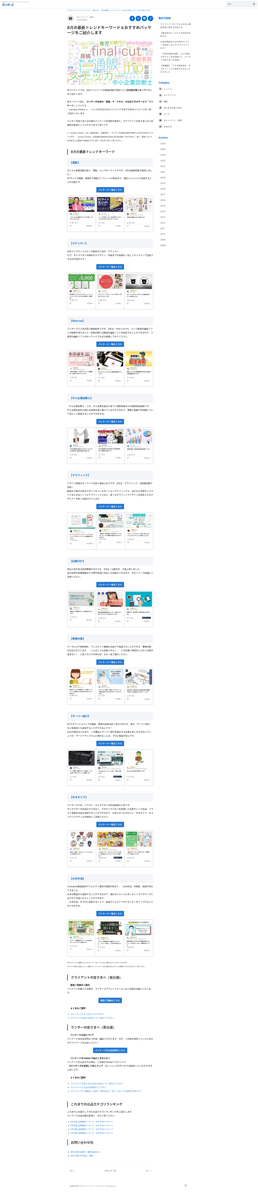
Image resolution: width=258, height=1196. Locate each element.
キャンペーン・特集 (85, 17)
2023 (163, 160)
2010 (162, 234)
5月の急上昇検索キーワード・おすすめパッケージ (91, 1125)
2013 (162, 217)
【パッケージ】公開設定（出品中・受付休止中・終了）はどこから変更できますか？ (106, 1091)
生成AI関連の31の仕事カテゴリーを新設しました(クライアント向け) (174, 45)
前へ (72, 1170)
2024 (163, 155)
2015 (162, 206)
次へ (148, 1170)
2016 (162, 200)
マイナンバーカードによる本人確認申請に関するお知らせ (175, 25)
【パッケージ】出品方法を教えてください (88, 1087)
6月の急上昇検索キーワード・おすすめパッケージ (91, 1129)
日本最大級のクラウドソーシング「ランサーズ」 (87, 1186)
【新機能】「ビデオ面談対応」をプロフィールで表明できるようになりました (175, 68)
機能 (166, 101)
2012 (162, 223)
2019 (162, 183)
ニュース (168, 89)
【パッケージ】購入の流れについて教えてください (92, 1018)
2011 (162, 228)
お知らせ (168, 126)
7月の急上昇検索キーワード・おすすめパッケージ (91, 1133)
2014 (162, 211)
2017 (162, 194)
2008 (163, 245)
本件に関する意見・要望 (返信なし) (85, 1152)
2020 (163, 177)
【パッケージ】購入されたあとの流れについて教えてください (96, 1083)
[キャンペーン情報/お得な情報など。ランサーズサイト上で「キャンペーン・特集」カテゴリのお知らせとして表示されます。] (70, 18)
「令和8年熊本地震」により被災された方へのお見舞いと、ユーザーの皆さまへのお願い (175, 56)
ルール (167, 114)
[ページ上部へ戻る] (185, 1185)
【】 (77, 320)
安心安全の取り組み (173, 108)
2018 (162, 189)
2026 (163, 143)
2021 (162, 172)
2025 (163, 149)
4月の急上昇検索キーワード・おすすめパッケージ (91, 1121)
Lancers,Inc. (111, 1186)
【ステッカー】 (79, 243)
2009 (163, 240)
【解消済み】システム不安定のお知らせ (175, 34)
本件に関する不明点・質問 (81, 1156)
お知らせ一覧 (110, 1170)
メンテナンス (170, 95)
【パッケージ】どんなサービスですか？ (87, 1014)
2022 (162, 166)
